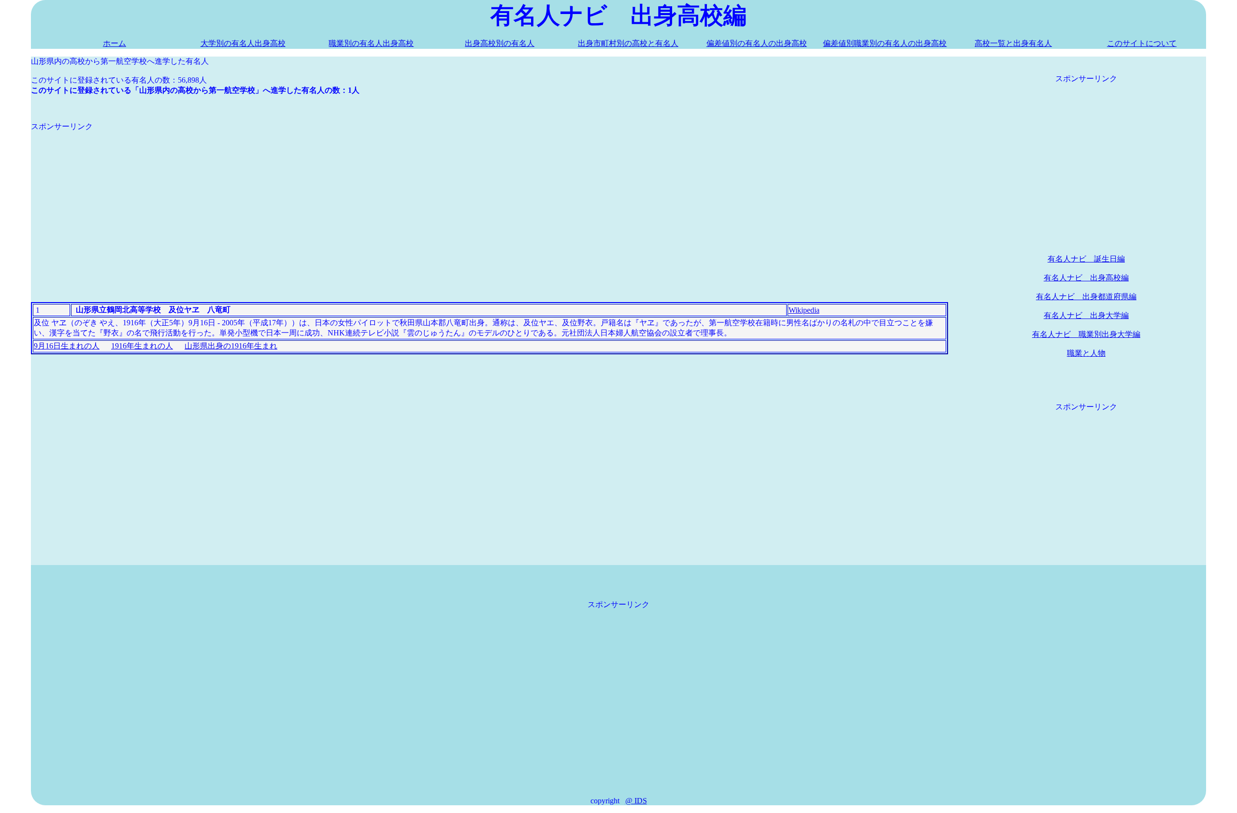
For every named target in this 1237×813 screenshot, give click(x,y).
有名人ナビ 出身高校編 (1086, 278)
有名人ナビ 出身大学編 (1086, 315)
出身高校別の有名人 (499, 43)
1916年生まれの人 (142, 346)
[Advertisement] (321, 199)
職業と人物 (1086, 353)
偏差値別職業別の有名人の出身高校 (885, 43)
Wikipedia (804, 310)
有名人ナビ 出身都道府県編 (1086, 296)
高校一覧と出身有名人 (1013, 43)
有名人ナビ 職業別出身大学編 (1086, 334)
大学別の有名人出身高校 (243, 43)
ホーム (114, 43)
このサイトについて (1142, 43)
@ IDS (636, 801)
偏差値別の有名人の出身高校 (756, 43)
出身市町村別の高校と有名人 (628, 43)
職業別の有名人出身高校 (371, 43)
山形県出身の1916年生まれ (231, 346)
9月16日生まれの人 (67, 346)
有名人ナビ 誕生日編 (1086, 259)
